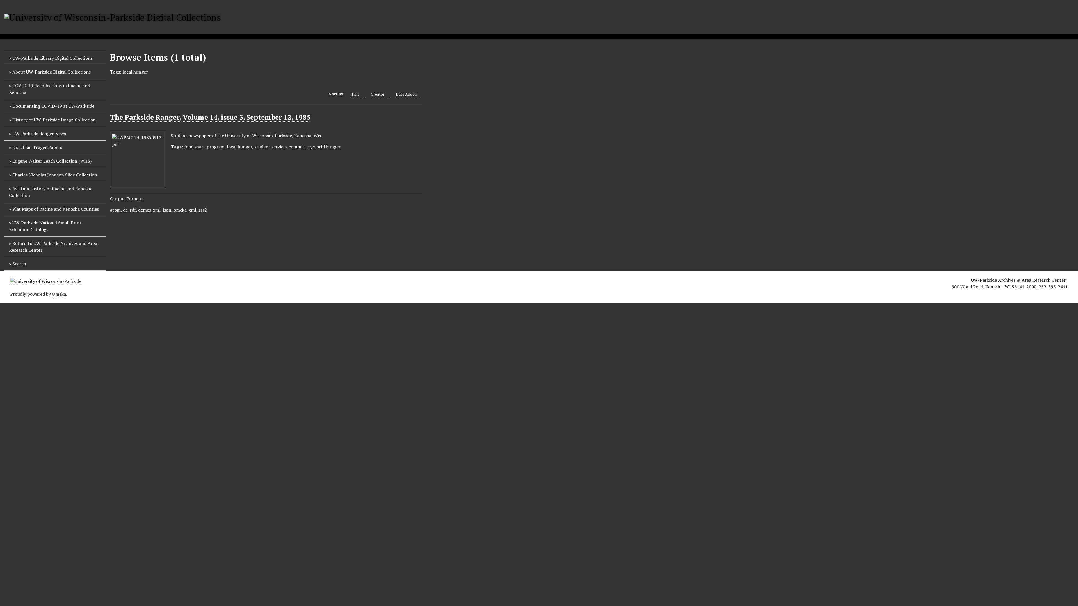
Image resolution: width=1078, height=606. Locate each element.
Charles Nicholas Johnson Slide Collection (54, 175)
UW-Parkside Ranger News (39, 133)
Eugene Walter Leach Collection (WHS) (52, 161)
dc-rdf (129, 210)
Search (19, 264)
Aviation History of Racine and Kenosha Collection (50, 191)
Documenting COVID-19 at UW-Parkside (53, 106)
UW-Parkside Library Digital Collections (52, 58)
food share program (204, 147)
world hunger (327, 147)
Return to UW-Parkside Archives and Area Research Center (53, 246)
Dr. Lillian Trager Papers (37, 147)
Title (355, 94)
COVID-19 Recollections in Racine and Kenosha (49, 88)
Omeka (59, 294)
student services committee (282, 147)
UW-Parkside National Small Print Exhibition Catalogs (45, 226)
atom (115, 210)
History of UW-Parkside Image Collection (54, 120)
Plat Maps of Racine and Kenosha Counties (55, 209)
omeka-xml (184, 210)
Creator (378, 94)
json (167, 210)
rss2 (202, 210)
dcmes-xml (149, 210)
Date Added (406, 94)
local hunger (239, 147)
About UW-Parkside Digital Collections (51, 72)
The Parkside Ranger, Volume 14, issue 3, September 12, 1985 (210, 117)
